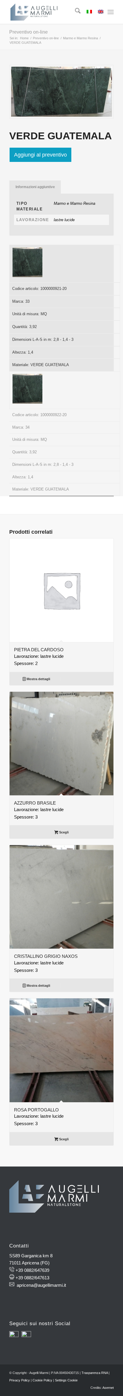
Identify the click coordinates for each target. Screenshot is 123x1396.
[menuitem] (75, 12)
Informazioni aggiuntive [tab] (35, 187)
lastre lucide (64, 220)
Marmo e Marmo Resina (74, 203)
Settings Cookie (66, 1380)
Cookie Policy (42, 1380)
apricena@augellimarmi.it (41, 1285)
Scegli (63, 832)
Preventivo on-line (28, 32)
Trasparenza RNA (95, 1373)
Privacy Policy (19, 1380)
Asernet (108, 1387)
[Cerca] (75, 12)
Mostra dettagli (38, 679)
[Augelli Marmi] (51, 12)
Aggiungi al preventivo (40, 155)
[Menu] (110, 12)
